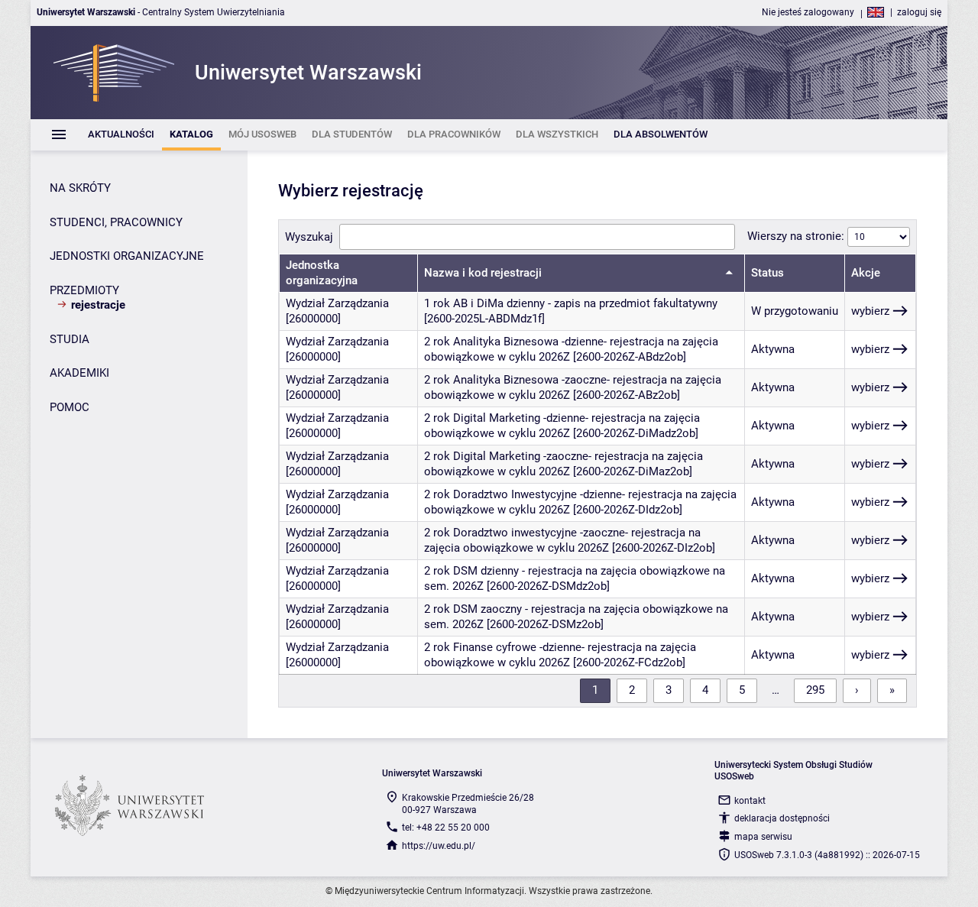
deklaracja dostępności (782, 818)
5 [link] (742, 690)
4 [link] (705, 690)
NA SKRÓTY (80, 188)
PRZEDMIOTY (84, 290)
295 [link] (815, 690)
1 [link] (595, 690)
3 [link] (668, 690)
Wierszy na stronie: (797, 236)
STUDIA (69, 339)
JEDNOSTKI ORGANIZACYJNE (127, 256)
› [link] (857, 690)
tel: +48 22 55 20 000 (446, 827)
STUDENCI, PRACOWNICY (116, 222)
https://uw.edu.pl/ (438, 846)
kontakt (750, 800)
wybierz (870, 311)
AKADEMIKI (79, 373)
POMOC (69, 407)
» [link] (892, 690)
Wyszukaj (309, 237)
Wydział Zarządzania (337, 303)
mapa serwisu (763, 836)
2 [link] (632, 690)
